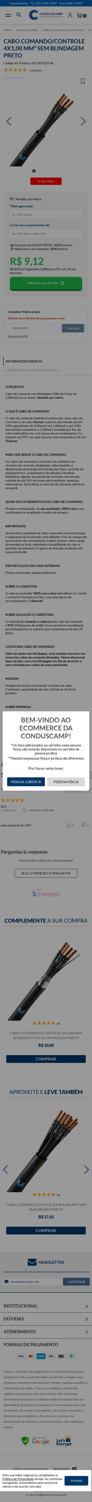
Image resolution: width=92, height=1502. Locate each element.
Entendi (76, 1480)
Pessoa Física (66, 782)
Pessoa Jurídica (26, 782)
